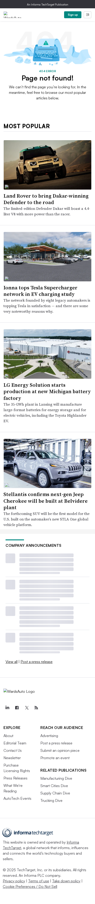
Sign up (73, 14)
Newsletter (12, 757)
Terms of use (38, 881)
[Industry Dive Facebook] (17, 708)
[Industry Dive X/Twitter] (26, 708)
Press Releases (15, 778)
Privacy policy (14, 881)
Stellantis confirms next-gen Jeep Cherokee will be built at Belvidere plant (45, 501)
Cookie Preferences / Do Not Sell (30, 886)
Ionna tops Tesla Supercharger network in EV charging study (40, 291)
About (8, 735)
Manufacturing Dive (56, 778)
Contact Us (12, 750)
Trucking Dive (51, 800)
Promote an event (55, 757)
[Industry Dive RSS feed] (36, 708)
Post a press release (37, 661)
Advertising (49, 735)
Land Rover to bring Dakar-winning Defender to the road (46, 199)
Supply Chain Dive (55, 793)
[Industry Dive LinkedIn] (7, 708)
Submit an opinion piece (60, 750)
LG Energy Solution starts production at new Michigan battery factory (47, 391)
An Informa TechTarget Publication (47, 4)
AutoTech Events (17, 798)
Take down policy (66, 881)
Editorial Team (14, 743)
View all (12, 661)
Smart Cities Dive (54, 785)
